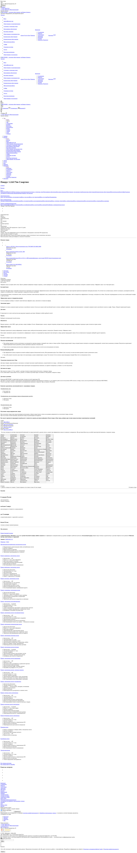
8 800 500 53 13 (9, 539)
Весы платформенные (26, 204)
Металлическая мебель (115, 192)
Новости (3, 785)
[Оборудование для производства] (12, 33)
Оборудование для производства (74, 192)
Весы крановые (105, 201)
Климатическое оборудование (103, 192)
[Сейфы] (12, 43)
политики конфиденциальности (31, 813)
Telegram (5, 818)
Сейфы (123, 192)
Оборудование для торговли (26, 193)
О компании (4, 784)
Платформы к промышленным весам (56, 204)
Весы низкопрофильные (6, 204)
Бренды (2, 806)
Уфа (7, 122)
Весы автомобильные (15, 201)
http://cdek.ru (6, 422)
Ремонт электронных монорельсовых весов (11, 624)
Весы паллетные (36, 204)
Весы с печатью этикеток (58, 201)
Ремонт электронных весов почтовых (10, 647)
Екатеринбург (9, 127)
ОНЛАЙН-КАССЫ (8, 192)
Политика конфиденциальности (8, 799)
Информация (4, 792)
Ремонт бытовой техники (7, 533)
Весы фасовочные (47, 201)
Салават (8, 129)
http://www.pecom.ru (8, 424)
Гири (48, 197)
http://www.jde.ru (7, 427)
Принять (3, 851)
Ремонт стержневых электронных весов (10, 590)
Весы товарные (97, 201)
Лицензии (3, 788)
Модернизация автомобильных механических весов (13, 544)
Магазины (3, 789)
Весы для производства (15, 197)
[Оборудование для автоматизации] (12, 22)
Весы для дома (43, 197)
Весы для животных (26, 201)
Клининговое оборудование (89, 192)
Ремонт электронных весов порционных (10, 658)
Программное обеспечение (50, 192)
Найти (2, 841)
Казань (8, 128)
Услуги (6, 193)
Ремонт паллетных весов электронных (10, 704)
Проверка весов (4, 727)
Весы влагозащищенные (37, 201)
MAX (7, 542)
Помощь (3, 793)
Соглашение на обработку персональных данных (13, 801)
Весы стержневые (16, 204)
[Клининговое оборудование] (12, 35)
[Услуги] (12, 48)
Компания (8, 168)
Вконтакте (5, 816)
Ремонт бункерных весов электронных (10, 715)
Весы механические (89, 201)
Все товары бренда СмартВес (8, 764)
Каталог (8, 140)
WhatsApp (3, 542)
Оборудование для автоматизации (21, 192)
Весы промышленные (79, 201)
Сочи (7, 132)
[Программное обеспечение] (12, 27)
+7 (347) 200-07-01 (5, 8)
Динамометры (53, 197)
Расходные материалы (13, 193)
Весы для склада (25, 197)
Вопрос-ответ (4, 805)
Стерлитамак (9, 123)
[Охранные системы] (12, 45)
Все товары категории (6, 763)
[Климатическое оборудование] (12, 38)
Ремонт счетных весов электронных (9, 692)
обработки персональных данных (48, 813)
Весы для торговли (5, 197)
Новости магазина (6, 810)
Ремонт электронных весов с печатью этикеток (12, 670)
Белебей (8, 124)
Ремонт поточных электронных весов (10, 578)
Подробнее (9, 249)
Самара (8, 131)
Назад (7, 119)
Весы (2, 192)
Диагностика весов (5, 750)
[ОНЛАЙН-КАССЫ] (12, 20)
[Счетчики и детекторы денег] (12, 25)
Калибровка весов (5, 738)
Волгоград (8, 126)
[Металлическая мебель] (12, 40)
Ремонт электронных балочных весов (10, 635)
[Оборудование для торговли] (12, 53)
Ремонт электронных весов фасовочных (10, 601)
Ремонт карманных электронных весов (10, 555)
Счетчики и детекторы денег (36, 192)
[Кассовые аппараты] (12, 30)
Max (4, 820)
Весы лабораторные (69, 201)
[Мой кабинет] (1, 101)
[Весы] (12, 17)
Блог (2, 803)
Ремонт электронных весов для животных (11, 681)
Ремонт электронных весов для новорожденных (12, 612)
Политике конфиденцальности (111, 849)
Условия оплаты (4, 794)
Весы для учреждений (34, 197)
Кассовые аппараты (61, 192)
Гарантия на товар (5, 797)
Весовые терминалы (5, 201)
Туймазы (8, 133)
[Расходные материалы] (12, 51)
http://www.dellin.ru (8, 429)
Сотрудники (4, 787)
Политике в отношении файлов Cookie (92, 849)
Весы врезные (43, 204)
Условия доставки (5, 796)
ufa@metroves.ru (4, 826)
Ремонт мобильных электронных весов (10, 567)
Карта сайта (3, 798)
